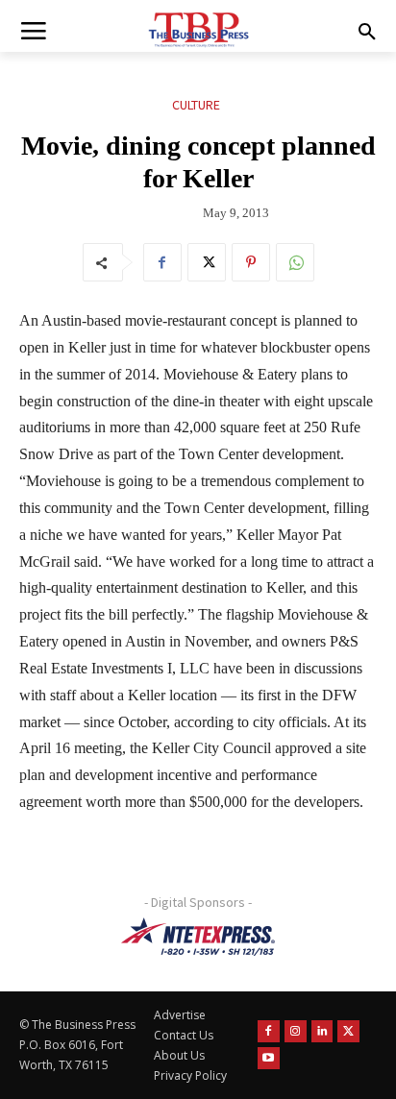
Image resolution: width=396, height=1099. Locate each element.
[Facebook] (162, 262)
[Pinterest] (251, 262)
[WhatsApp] (295, 262)
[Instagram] (296, 1031)
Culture (196, 104)
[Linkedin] (322, 1031)
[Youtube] (269, 1058)
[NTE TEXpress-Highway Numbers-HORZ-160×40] (198, 936)
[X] (206, 262)
